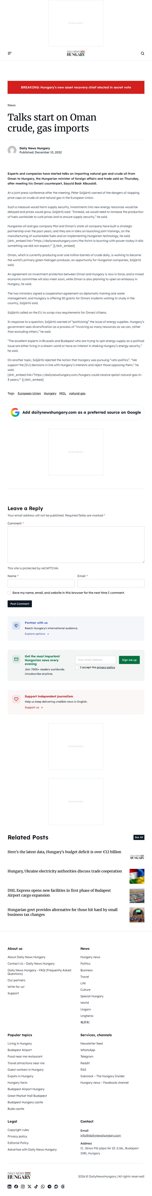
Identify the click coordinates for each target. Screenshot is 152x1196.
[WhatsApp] (43, 1186)
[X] (29, 1186)
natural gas (77, 393)
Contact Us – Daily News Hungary (31, 963)
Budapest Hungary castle (25, 1102)
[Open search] (142, 53)
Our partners (16, 980)
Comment (16, 523)
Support (13, 993)
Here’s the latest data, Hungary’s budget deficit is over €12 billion (64, 852)
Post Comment (19, 603)
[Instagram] (23, 1186)
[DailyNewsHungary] (76, 53)
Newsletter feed (91, 1043)
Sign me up (129, 660)
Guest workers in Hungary (26, 1069)
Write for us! (16, 987)
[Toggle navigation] (10, 53)
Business (86, 970)
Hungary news (90, 957)
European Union (29, 393)
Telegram (86, 1056)
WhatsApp (87, 1050)
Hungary (50, 393)
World (84, 1002)
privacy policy (106, 667)
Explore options (35, 633)
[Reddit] (56, 1186)
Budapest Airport (20, 1050)
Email (82, 576)
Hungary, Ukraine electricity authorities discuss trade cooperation (65, 871)
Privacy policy (17, 1136)
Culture (85, 989)
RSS (83, 1069)
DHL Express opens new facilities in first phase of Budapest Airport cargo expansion (59, 892)
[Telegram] (49, 1186)
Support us (32, 707)
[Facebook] (16, 1186)
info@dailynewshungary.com (100, 1135)
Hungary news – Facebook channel (104, 1082)
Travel (84, 976)
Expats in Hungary (20, 1076)
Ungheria (86, 1016)
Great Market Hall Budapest (27, 1096)
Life (83, 983)
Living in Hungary (20, 1043)
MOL (62, 393)
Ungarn (85, 1009)
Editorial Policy (18, 1143)
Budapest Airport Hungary (26, 1089)
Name (13, 576)
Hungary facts (17, 1082)
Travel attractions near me (26, 1063)
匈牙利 (84, 1022)
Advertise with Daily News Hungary (32, 1149)
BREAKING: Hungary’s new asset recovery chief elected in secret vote (76, 87)
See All (139, 837)
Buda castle (16, 1109)
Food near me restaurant (25, 1056)
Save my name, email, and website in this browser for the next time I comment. (68, 592)
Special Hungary (91, 996)
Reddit (85, 1063)
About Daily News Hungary (26, 957)
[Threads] (63, 1186)
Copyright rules (18, 1130)
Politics (85, 963)
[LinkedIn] (9, 1186)
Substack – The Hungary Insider (102, 1076)
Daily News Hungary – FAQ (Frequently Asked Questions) (39, 972)
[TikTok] (36, 1186)
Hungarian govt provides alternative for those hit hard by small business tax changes (63, 912)
